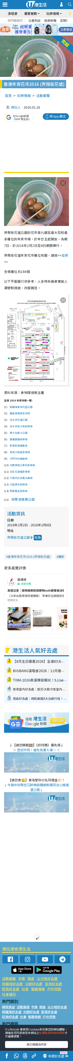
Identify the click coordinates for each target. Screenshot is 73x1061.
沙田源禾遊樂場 (18, 484)
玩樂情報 (24, 95)
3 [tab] (35, 25)
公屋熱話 (34, 20)
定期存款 (66, 20)
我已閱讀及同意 (36, 1044)
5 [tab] (44, 25)
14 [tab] (31, 35)
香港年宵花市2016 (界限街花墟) (29, 556)
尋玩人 (16, 107)
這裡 (64, 255)
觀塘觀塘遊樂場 (18, 439)
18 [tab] (48, 35)
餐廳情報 (38, 988)
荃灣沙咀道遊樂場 (20, 452)
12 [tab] (48, 30)
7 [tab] (27, 30)
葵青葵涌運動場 (18, 445)
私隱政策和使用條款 (52, 1033)
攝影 (61, 556)
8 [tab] (31, 30)
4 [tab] (40, 25)
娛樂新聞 (50, 20)
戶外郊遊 (54, 988)
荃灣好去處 (53, 983)
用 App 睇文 (57, 116)
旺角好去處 (10, 988)
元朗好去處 (33, 983)
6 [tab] (48, 25)
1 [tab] (27, 25)
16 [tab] (40, 35)
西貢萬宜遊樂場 (18, 491)
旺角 (38, 537)
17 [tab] (44, 35)
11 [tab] (44, 30)
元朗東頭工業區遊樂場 (22, 465)
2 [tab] (31, 25)
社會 (25, 988)
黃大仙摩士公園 (18, 433)
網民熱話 (8, 1006)
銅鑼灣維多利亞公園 (21, 407)
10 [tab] (40, 30)
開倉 (31, 978)
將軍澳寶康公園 (23, 499)
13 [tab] (27, 35)
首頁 (8, 95)
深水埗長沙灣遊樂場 (21, 426)
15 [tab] (35, 35)
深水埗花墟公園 (18, 420)
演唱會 (12, 13)
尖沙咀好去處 (47, 978)
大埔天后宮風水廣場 (21, 478)
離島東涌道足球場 (20, 413)
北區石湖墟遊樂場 (20, 471)
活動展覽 (43, 95)
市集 (21, 978)
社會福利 (9, 994)
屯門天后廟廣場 (18, 458)
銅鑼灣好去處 (12, 983)
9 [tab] (35, 30)
